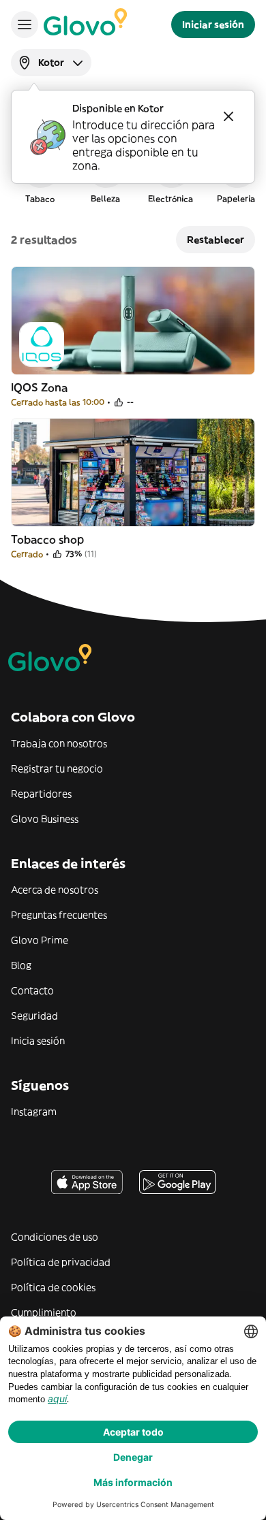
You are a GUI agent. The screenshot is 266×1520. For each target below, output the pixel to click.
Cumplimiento (43, 1312)
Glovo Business (44, 819)
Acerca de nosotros (54, 890)
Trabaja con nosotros (59, 743)
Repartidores (41, 794)
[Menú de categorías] (24, 24)
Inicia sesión (38, 1041)
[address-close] (228, 116)
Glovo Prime (39, 940)
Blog (21, 965)
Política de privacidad (60, 1262)
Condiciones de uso (54, 1237)
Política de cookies (53, 1287)
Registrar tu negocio (57, 768)
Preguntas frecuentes (59, 915)
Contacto (32, 990)
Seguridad (34, 1015)
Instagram (34, 1111)
